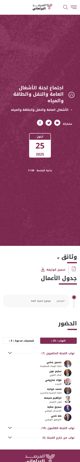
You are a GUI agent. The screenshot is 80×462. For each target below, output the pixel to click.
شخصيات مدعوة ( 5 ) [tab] (21, 340)
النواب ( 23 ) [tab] (58, 340)
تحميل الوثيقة (55, 269)
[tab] (40, 353)
